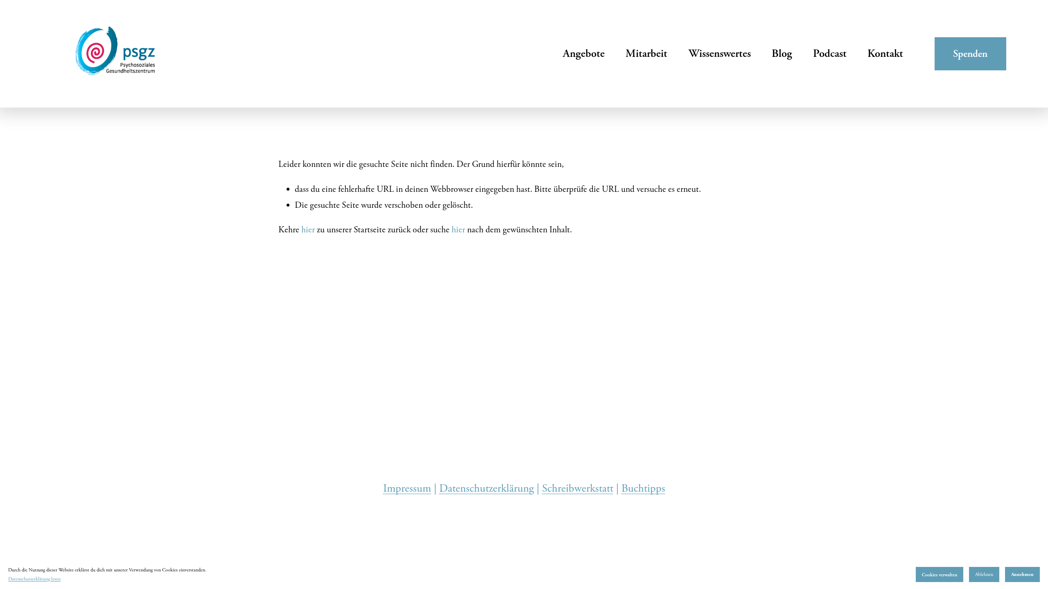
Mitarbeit (646, 53)
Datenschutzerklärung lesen (34, 579)
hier (308, 230)
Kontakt (885, 53)
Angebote (584, 53)
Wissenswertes (720, 53)
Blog (782, 53)
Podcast (830, 53)
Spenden (970, 53)
